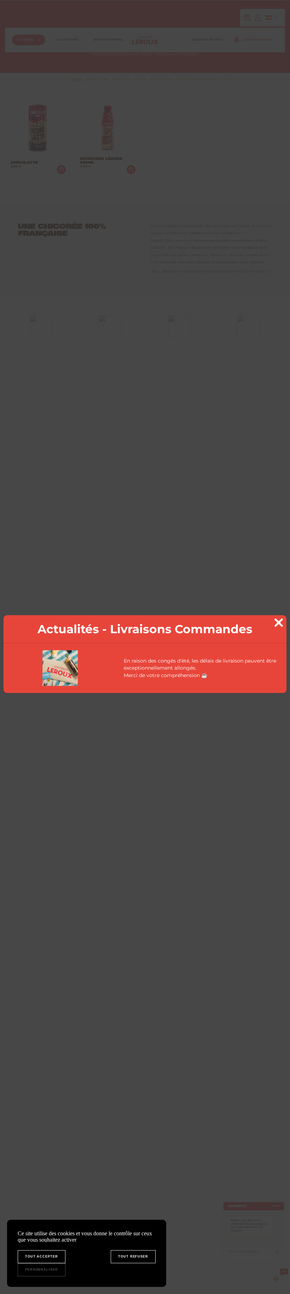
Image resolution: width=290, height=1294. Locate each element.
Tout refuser (133, 1256)
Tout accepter (41, 1256)
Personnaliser (41, 1269)
